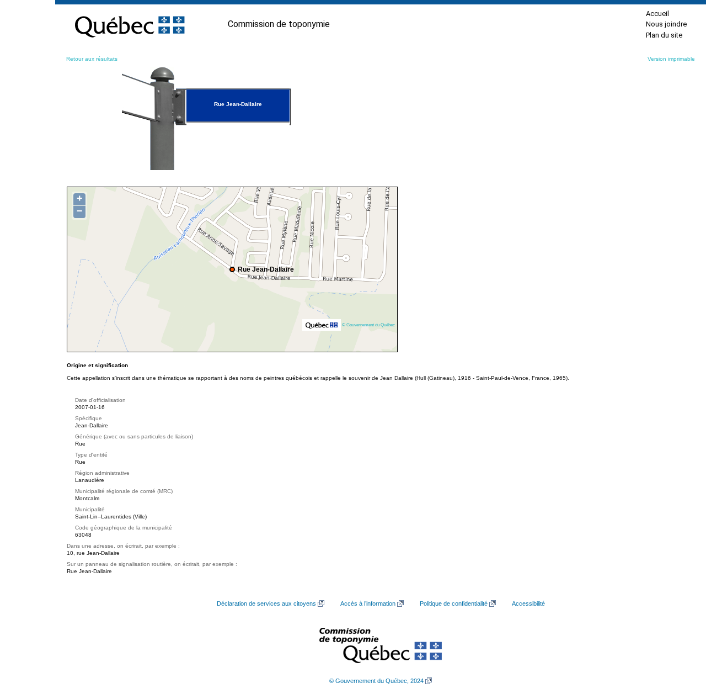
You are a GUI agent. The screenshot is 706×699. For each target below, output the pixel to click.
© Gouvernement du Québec (368, 324)
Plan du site (664, 35)
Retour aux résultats (91, 59)
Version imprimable (671, 59)
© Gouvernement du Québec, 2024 (376, 680)
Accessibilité (528, 603)
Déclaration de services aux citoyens (266, 603)
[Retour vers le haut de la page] (678, 638)
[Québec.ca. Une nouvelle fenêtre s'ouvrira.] (129, 24)
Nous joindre (666, 24)
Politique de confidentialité (454, 603)
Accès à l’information (367, 603)
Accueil (657, 13)
